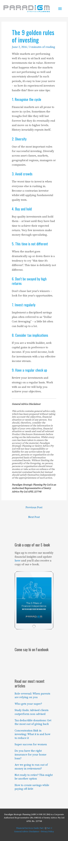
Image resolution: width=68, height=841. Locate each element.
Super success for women (31, 744)
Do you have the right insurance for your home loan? (30, 754)
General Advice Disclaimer (26, 831)
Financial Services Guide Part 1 (30, 828)
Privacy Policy (47, 831)
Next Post (34, 517)
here (17, 560)
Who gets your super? (28, 704)
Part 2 (49, 828)
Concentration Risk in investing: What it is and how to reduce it (32, 734)
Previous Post (34, 507)
